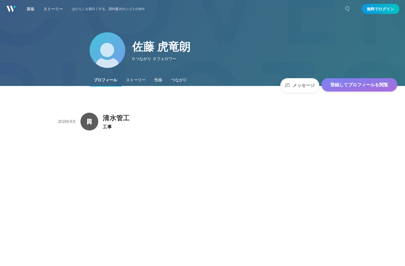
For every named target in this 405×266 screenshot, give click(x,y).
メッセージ (304, 85)
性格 (158, 80)
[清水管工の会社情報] (89, 121)
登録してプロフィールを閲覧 (359, 85)
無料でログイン (380, 9)
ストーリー (136, 80)
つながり (179, 80)
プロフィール (105, 80)
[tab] (105, 80)
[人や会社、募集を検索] (347, 8)
